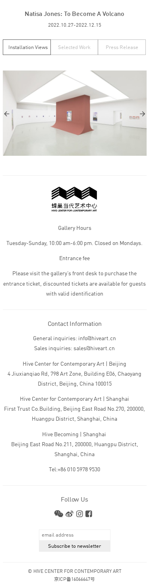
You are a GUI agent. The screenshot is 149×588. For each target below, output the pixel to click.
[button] (39, 114)
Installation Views (28, 47)
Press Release (122, 47)
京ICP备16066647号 (74, 579)
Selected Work (74, 47)
